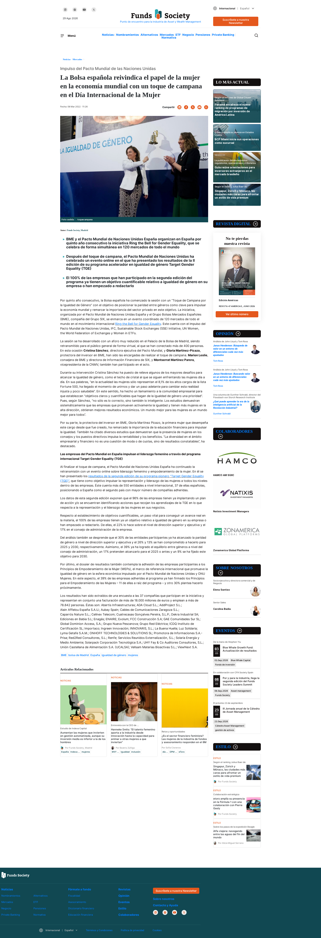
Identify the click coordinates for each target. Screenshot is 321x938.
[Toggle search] (256, 35)
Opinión (224, 334)
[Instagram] (74, 9)
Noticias (7, 889)
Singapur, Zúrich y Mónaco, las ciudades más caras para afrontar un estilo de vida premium (237, 194)
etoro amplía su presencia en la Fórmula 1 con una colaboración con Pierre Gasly (229, 803)
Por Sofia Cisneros (171, 747)
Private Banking (223, 34)
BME (64, 655)
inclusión (135, 751)
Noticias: (108, 34)
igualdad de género (114, 655)
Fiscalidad (74, 895)
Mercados (167, 34)
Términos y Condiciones (99, 930)
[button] (235, 8)
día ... (165, 751)
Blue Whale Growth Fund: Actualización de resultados (240, 649)
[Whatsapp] (206, 107)
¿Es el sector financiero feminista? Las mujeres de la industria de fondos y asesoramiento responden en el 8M (184, 739)
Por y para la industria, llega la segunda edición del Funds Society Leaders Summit (241, 681)
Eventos (225, 631)
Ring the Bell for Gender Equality (138, 324)
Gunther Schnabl (222, 413)
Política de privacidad (132, 930)
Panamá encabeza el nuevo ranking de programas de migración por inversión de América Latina (232, 109)
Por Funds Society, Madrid (78, 747)
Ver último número (237, 314)
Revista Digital (233, 224)
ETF (178, 34)
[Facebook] (186, 107)
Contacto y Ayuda (165, 905)
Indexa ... (75, 751)
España (95, 655)
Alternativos (149, 34)
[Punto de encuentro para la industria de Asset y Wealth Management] (160, 16)
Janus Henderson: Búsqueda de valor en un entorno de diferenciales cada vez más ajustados (230, 350)
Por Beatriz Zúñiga (125, 747)
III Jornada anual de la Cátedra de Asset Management (241, 710)
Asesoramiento (77, 902)
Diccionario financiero (81, 908)
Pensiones (203, 34)
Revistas (124, 889)
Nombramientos (127, 34)
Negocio (188, 34)
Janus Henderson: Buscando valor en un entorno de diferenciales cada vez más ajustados (231, 377)
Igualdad (125, 751)
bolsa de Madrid (78, 655)
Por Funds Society (227, 781)
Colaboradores (234, 431)
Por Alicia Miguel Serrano (231, 842)
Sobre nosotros (234, 568)
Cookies (157, 930)
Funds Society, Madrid (77, 230)
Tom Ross (218, 360)
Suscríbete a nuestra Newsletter (236, 21)
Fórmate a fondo (79, 889)
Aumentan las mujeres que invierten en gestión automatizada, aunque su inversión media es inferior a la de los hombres (82, 737)
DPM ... (173, 751)
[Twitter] (93, 9)
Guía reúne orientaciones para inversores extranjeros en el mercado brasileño (235, 171)
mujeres (133, 655)
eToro (182, 751)
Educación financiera (80, 914)
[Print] (199, 107)
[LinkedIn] (65, 9)
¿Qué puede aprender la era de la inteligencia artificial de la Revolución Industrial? (231, 404)
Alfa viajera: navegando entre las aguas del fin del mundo (229, 834)
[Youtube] (84, 9)
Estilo (223, 747)
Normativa (169, 37)
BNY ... (115, 751)
